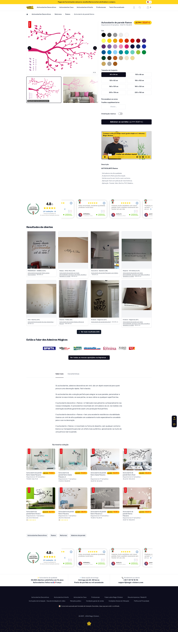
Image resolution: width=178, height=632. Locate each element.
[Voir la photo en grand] (41, 250)
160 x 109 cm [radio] (113, 86)
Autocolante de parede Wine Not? (101, 322)
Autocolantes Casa (66, 7)
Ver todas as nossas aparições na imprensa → (89, 358)
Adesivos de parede (78, 535)
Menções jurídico (75, 601)
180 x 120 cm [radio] (139, 86)
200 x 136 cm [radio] (113, 92)
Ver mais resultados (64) (90, 332)
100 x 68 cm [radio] (139, 74)
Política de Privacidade (141, 601)
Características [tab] (73, 374)
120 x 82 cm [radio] (113, 80)
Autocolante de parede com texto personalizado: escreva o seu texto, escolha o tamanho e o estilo (72, 274)
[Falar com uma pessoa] (174, 424)
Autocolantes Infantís (85, 7)
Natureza (58, 14)
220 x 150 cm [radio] (139, 92)
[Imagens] (62, 48)
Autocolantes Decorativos (46, 7)
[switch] (120, 113)
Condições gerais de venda (95, 601)
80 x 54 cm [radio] (114, 74)
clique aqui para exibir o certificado (109, 606)
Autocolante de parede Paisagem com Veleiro (104, 273)
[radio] (103, 35)
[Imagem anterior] (29, 48)
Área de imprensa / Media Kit (137, 597)
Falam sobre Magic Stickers (114, 597)
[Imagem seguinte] (95, 48)
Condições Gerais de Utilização (119, 601)
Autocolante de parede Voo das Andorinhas (40, 322)
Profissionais (101, 7)
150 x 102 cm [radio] (139, 80)
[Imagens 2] (80, 90)
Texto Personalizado (116, 7)
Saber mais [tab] (60, 374)
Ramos (67, 14)
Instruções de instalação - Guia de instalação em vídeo (47, 601)
